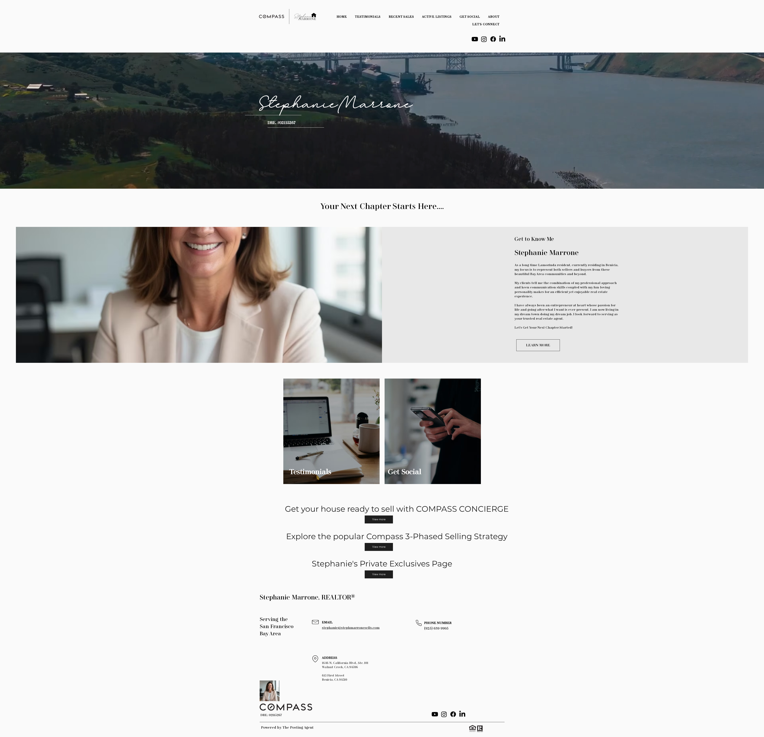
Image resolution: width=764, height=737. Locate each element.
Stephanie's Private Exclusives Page (382, 563)
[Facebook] (493, 39)
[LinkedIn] (502, 39)
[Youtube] (474, 39)
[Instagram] (484, 39)
